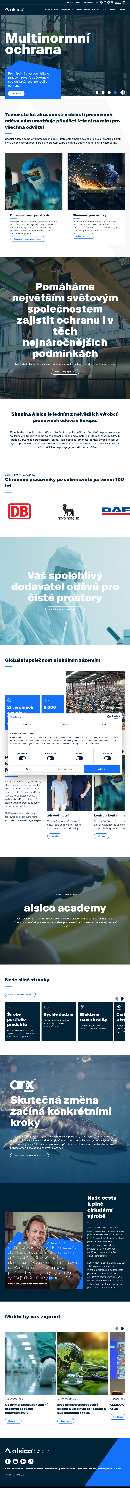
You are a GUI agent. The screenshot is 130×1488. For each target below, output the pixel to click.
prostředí (48, 9)
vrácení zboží (51, 1468)
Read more (13, 1421)
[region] (65, 511)
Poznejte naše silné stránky (19, 994)
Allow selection (65, 769)
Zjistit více (16, 93)
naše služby (65, 9)
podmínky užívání (67, 1468)
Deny (28, 769)
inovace (87, 9)
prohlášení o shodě (87, 1468)
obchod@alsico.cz (91, 2)
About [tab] (103, 724)
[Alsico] (14, 9)
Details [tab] (65, 724)
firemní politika (105, 1468)
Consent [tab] (27, 724)
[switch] (50, 758)
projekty (113, 9)
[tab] (97, 92)
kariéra (117, 1468)
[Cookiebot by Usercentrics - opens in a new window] (109, 717)
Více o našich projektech (64, 372)
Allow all (102, 769)
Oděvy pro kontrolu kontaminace (27, 239)
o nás (56, 9)
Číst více (55, 836)
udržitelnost (77, 9)
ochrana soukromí (34, 1468)
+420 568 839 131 (74, 2)
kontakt (122, 9)
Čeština (118, 2)
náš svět (95, 9)
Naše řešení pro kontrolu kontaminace (64, 609)
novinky (104, 9)
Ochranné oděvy (83, 236)
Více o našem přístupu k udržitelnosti (28, 1156)
